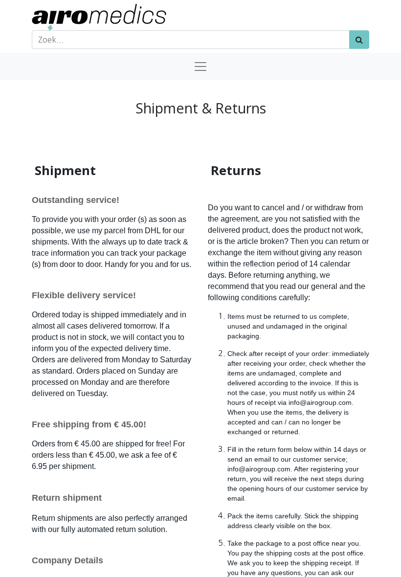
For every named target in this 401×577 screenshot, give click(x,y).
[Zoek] (359, 39)
